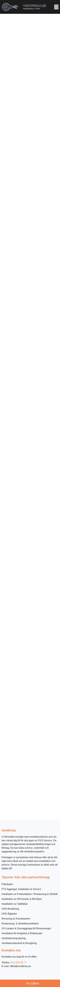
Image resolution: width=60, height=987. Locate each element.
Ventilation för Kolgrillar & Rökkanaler (22, 933)
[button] (56, 7)
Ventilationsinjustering (14, 938)
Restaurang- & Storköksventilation (20, 923)
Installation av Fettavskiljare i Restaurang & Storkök (30, 894)
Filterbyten (7, 884)
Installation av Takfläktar (15, 904)
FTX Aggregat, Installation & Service (21, 889)
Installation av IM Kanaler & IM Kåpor (22, 899)
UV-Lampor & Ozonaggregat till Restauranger (26, 928)
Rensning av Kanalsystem (16, 918)
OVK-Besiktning (10, 908)
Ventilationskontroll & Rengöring (19, 943)
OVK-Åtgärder (9, 913)
